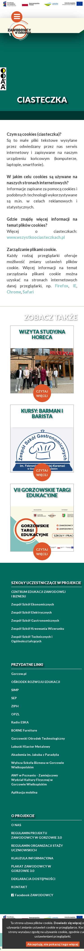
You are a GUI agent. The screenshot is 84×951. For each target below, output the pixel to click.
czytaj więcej (42, 393)
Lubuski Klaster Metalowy (30, 746)
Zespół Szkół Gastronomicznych (35, 620)
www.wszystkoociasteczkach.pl (36, 237)
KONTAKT (19, 887)
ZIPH (15, 706)
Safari (28, 291)
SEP (14, 698)
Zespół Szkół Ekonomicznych (32, 604)
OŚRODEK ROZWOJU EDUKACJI (35, 682)
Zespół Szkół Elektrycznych (31, 612)
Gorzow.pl (18, 674)
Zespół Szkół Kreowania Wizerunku (37, 628)
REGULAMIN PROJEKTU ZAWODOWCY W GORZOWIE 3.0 (36, 835)
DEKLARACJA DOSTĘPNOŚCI (33, 879)
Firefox (61, 285)
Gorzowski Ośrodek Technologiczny (38, 738)
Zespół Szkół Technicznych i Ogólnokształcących (31, 639)
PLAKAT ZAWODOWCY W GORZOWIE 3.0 (31, 868)
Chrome (14, 291)
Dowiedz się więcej (68, 923)
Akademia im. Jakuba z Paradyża (35, 754)
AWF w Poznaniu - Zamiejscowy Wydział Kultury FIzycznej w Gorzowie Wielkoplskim (34, 779)
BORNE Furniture (24, 730)
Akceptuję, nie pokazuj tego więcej (52, 944)
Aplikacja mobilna (24, 792)
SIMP (15, 690)
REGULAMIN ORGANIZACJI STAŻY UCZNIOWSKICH (37, 848)
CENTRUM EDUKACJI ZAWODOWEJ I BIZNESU (38, 594)
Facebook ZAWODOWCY (34, 895)
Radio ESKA (20, 722)
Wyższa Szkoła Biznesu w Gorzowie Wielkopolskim (37, 765)
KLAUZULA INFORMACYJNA (32, 858)
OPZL (15, 714)
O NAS (16, 825)
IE (74, 285)
